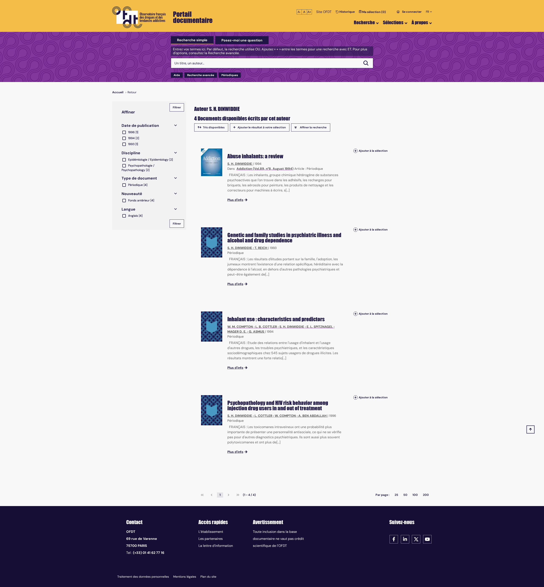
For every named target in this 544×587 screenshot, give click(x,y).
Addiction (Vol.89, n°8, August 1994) (265, 169)
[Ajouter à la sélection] (355, 151)
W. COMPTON (285, 416)
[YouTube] (427, 539)
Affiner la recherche (313, 127)
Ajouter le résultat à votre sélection (262, 127)
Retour (132, 92)
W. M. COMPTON (240, 327)
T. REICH (261, 248)
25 (396, 495)
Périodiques (229, 75)
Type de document (139, 178)
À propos (420, 22)
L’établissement (210, 531)
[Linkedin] (405, 539)
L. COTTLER (263, 416)
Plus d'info (235, 200)
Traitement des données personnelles (143, 577)
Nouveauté (132, 193)
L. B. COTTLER (266, 327)
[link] (202, 495)
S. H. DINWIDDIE (239, 164)
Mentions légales (184, 577)
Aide (177, 75)
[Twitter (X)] (416, 539)
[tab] (192, 40)
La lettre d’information (215, 545)
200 (426, 495)
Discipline (131, 153)
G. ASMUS (256, 332)
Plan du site (208, 577)
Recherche (364, 22)
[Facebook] (394, 539)
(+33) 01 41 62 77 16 (148, 552)
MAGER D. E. (236, 332)
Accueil (117, 92)
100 (415, 495)
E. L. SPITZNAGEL (320, 327)
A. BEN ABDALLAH (312, 416)
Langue (128, 209)
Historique (347, 12)
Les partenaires (210, 538)
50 (405, 495)
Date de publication (140, 125)
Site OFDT (324, 12)
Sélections (393, 22)
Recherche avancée (200, 75)
